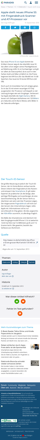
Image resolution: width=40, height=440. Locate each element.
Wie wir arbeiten (24, 388)
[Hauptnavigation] (36, 2)
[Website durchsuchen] (25, 2)
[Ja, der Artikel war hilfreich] (16, 301)
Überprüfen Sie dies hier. (29, 416)
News (3, 7)
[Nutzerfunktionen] (30, 2)
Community (12, 385)
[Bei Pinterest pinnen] (24, 27)
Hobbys (15, 262)
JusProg (18, 426)
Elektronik (22, 7)
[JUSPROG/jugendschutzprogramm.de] (9, 420)
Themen (10, 7)
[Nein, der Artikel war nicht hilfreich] (23, 301)
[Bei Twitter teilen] (15, 27)
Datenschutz (19, 431)
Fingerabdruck (20, 203)
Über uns (5, 388)
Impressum (9, 431)
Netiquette (31, 385)
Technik (31, 262)
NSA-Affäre (8, 213)
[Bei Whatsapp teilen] (34, 27)
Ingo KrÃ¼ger (6, 274)
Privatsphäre (29, 431)
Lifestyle (23, 262)
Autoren (13, 388)
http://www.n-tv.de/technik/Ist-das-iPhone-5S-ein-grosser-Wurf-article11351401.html (19, 242)
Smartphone (20, 191)
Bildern (36, 98)
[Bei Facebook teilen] (5, 27)
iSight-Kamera (24, 96)
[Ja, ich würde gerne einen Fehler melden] (20, 313)
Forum (4, 385)
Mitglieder (22, 385)
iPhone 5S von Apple (17, 62)
